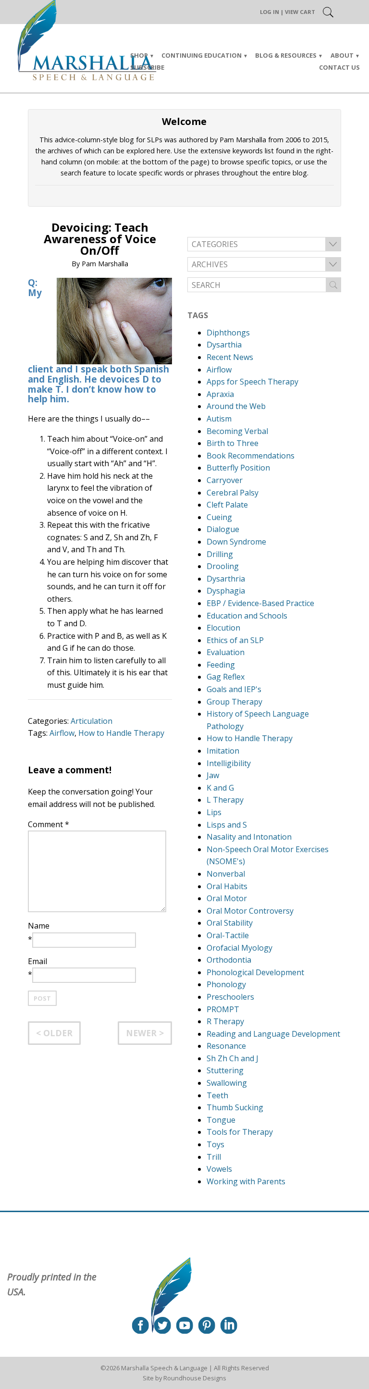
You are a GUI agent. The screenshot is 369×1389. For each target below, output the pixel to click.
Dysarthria (226, 578)
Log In (269, 11)
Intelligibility (229, 763)
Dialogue (223, 529)
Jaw (213, 775)
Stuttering (225, 1070)
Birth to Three (232, 443)
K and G (220, 787)
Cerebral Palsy (232, 492)
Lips (214, 812)
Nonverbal (226, 873)
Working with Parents (246, 1181)
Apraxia (220, 394)
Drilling (220, 554)
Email (37, 961)
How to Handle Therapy (121, 733)
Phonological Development (255, 972)
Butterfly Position (238, 467)
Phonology (226, 984)
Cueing (219, 517)
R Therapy (225, 1021)
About (342, 55)
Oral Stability (230, 923)
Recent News (230, 357)
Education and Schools (247, 615)
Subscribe (147, 67)
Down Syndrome (236, 541)
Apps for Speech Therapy (252, 381)
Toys (215, 1144)
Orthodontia (229, 960)
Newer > (145, 1033)
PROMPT (223, 1009)
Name (38, 925)
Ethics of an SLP (235, 640)
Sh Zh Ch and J (232, 1058)
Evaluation (226, 652)
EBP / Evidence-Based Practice (260, 603)
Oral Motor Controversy (250, 910)
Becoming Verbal (237, 431)
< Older (54, 1033)
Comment (48, 824)
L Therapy (225, 799)
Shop (139, 55)
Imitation (223, 750)
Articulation (91, 721)
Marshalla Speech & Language (164, 1368)
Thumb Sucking (235, 1107)
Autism (219, 418)
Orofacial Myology (239, 948)
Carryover (225, 480)
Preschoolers (230, 997)
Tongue (221, 1120)
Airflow (61, 733)
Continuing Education (201, 55)
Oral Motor (227, 898)
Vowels (219, 1169)
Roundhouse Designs (194, 1378)
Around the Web (236, 406)
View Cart (300, 11)
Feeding (221, 664)
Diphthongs (228, 332)
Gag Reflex (226, 676)
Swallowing (227, 1083)
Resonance (226, 1046)
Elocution (223, 627)
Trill (214, 1157)
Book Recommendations (251, 455)
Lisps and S (227, 824)
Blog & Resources (286, 55)
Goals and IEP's (234, 689)
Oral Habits (227, 886)
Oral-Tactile (228, 935)
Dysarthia (224, 344)
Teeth (217, 1095)
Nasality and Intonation (249, 836)
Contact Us (339, 67)
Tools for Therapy (240, 1132)
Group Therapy (234, 701)
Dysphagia (226, 590)
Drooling (223, 566)
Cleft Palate (227, 504)
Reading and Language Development (273, 1034)
